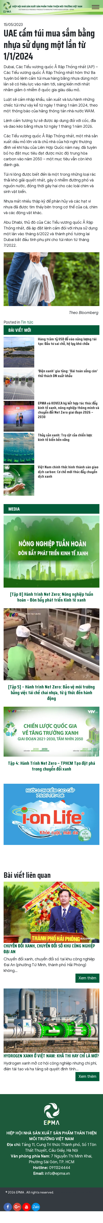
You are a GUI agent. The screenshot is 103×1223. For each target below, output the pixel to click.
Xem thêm (87, 978)
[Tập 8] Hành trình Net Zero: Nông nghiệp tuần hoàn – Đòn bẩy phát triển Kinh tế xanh (51, 597)
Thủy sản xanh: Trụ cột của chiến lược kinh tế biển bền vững (65, 437)
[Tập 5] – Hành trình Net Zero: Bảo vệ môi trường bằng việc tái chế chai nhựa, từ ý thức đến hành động (51, 692)
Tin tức (27, 322)
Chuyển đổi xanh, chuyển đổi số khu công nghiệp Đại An (49, 948)
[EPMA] (43, 7)
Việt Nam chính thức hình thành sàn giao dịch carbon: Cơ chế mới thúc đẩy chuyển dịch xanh (68, 471)
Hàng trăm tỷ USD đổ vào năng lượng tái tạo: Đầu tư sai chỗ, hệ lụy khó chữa (67, 341)
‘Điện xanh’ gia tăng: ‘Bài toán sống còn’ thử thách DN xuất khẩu (68, 373)
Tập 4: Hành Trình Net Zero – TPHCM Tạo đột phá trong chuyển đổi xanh (51, 766)
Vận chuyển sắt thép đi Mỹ (73, 1192)
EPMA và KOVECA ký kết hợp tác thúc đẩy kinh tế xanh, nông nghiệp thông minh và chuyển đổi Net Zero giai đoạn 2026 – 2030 (68, 410)
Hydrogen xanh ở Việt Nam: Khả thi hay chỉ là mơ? (51, 1056)
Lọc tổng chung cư (19, 1198)
